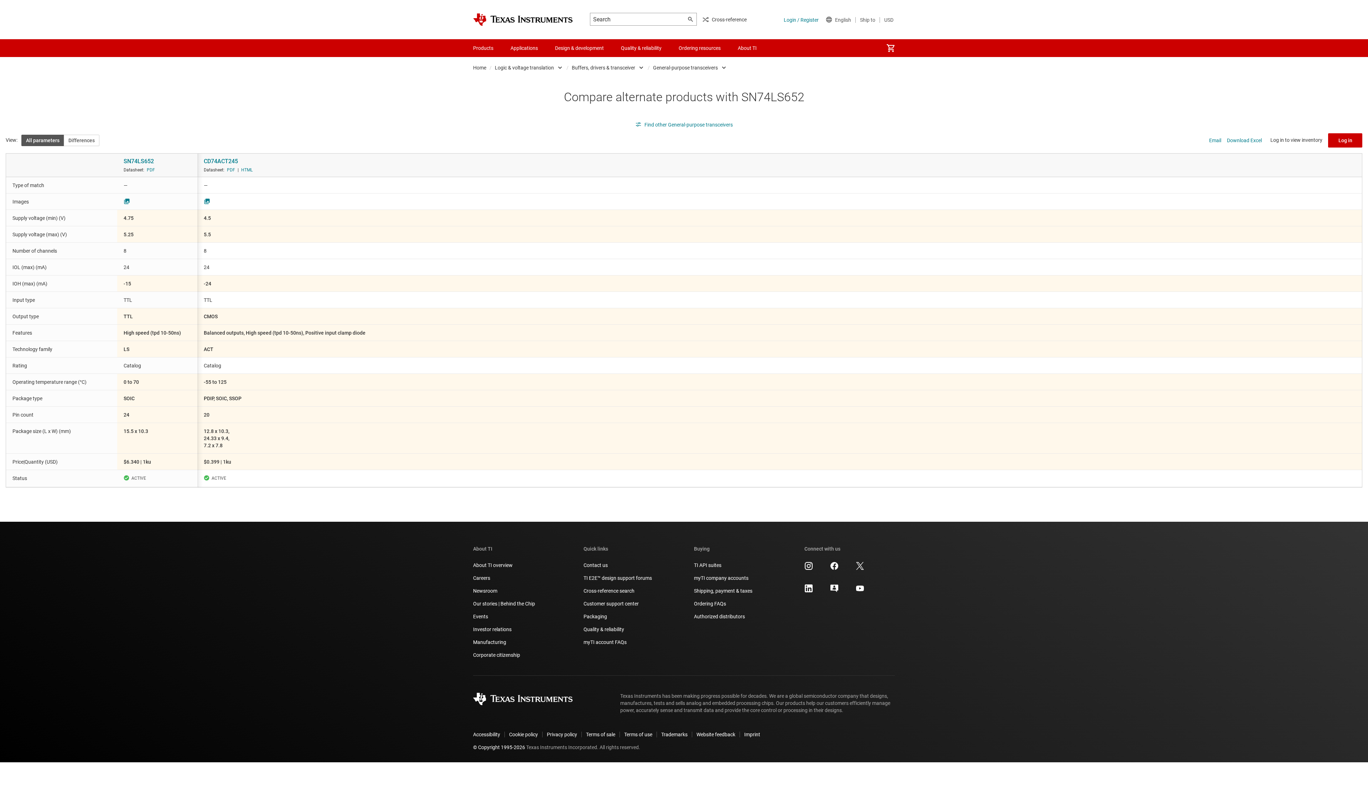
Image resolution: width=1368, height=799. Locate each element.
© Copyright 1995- (499, 747)
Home (479, 68)
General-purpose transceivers (685, 68)
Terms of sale (600, 734)
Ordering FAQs (710, 604)
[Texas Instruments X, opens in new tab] (860, 568)
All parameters (42, 140)
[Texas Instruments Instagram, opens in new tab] (808, 568)
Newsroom (485, 591)
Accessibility (486, 734)
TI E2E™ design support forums (618, 578)
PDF (151, 169)
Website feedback (715, 734)
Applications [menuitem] (524, 48)
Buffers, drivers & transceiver (603, 68)
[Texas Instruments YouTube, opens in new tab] (860, 591)
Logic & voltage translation (524, 68)
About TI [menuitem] (747, 48)
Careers (481, 578)
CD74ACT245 (221, 161)
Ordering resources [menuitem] (700, 48)
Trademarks (674, 734)
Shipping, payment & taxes (723, 591)
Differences (81, 140)
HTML (247, 169)
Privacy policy (562, 734)
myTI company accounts (721, 578)
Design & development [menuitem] (579, 48)
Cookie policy (523, 734)
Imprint (752, 734)
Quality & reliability (604, 629)
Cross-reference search (609, 591)
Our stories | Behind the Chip (504, 604)
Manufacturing (489, 642)
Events (480, 616)
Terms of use (638, 734)
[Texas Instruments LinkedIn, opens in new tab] (808, 591)
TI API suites (707, 565)
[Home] (523, 19)
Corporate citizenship (496, 655)
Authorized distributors (719, 616)
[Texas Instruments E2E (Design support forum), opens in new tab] (834, 591)
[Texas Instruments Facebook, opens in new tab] (834, 568)
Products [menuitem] (483, 48)
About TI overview (493, 565)
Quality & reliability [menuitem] (641, 48)
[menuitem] (890, 48)
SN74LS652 (139, 161)
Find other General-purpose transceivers (688, 125)
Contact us (596, 565)
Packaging (595, 616)
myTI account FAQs (605, 642)
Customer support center (611, 604)
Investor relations (492, 629)
